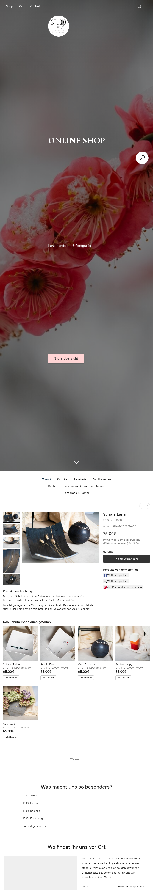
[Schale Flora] (57, 643)
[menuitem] (142, 506)
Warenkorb (76, 759)
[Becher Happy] (132, 643)
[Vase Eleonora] (95, 643)
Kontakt (35, 6)
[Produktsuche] (142, 158)
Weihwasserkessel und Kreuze (84, 486)
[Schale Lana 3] (11, 560)
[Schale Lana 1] (11, 529)
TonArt (46, 479)
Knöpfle (62, 479)
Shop (9, 6)
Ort (21, 6)
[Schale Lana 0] (11, 517)
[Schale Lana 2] (11, 542)
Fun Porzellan (102, 479)
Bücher (53, 486)
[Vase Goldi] (20, 703)
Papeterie (80, 479)
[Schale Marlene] (20, 643)
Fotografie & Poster (76, 493)
